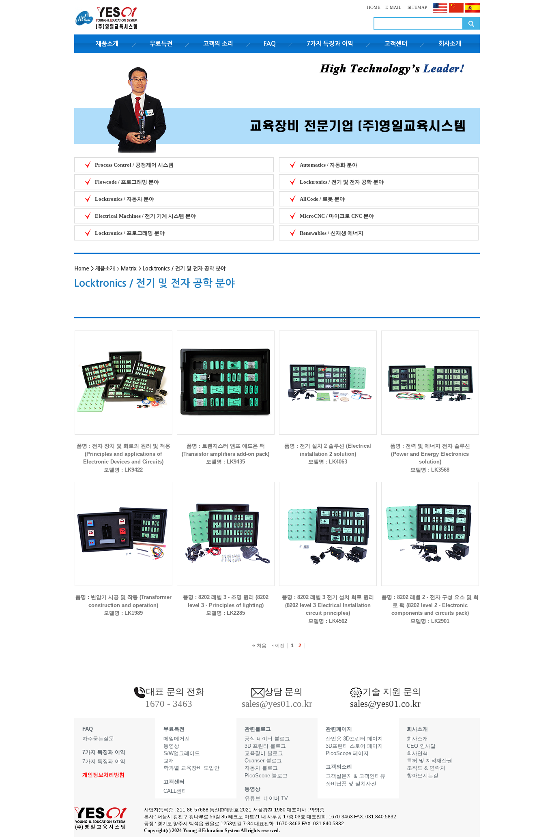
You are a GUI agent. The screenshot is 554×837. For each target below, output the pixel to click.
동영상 (171, 746)
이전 (279, 645)
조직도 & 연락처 (426, 768)
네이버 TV (276, 798)
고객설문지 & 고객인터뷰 (355, 776)
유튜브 (252, 798)
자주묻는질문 (98, 739)
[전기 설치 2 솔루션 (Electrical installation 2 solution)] (328, 376)
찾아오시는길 (422, 776)
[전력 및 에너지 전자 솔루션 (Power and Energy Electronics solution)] (430, 376)
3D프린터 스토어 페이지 (354, 746)
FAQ (270, 44)
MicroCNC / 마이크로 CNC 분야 (337, 216)
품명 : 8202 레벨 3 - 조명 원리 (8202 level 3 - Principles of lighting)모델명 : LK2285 (225, 605)
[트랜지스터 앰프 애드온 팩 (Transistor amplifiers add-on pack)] (226, 376)
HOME (373, 7)
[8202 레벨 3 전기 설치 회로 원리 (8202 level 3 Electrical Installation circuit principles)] (328, 527)
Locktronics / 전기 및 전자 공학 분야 (342, 182)
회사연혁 (417, 753)
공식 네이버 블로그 (267, 739)
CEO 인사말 (421, 746)
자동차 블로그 (261, 768)
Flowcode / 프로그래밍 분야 (127, 182)
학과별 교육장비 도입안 (191, 768)
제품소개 (107, 44)
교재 (168, 761)
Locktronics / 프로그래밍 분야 (130, 233)
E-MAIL (393, 7)
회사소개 (449, 44)
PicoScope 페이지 (347, 753)
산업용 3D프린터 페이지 (354, 739)
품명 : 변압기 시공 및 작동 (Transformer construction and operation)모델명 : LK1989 (123, 605)
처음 (261, 645)
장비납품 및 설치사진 (351, 784)
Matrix (129, 268)
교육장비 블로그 (264, 753)
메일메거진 (176, 739)
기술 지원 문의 (392, 692)
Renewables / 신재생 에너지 (331, 233)
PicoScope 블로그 (266, 776)
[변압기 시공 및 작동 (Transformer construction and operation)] (123, 527)
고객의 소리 (218, 44)
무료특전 (161, 44)
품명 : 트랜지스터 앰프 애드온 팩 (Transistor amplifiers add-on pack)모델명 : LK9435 (225, 454)
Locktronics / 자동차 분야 (124, 199)
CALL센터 (175, 791)
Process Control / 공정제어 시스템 (134, 165)
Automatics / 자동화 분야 (328, 165)
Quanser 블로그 (263, 761)
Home (81, 268)
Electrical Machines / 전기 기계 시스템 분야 (145, 216)
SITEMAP (416, 7)
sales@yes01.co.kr (385, 704)
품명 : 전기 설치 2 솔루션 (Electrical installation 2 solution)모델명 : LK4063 (327, 454)
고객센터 (395, 44)
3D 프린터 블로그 (265, 746)
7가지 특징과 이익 (330, 44)
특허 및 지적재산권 (429, 761)
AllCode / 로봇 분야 (322, 199)
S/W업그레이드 (181, 753)
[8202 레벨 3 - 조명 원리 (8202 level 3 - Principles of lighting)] (226, 527)
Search (471, 23)
